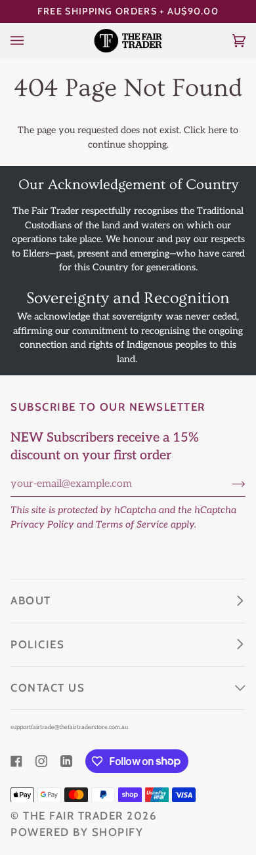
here (217, 130)
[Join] (228, 484)
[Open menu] (30, 40)
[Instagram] (41, 761)
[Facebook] (16, 761)
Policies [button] (37, 644)
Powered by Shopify (77, 832)
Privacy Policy (42, 524)
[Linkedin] (66, 761)
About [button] (31, 600)
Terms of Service (132, 524)
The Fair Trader (73, 815)
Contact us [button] (48, 687)
